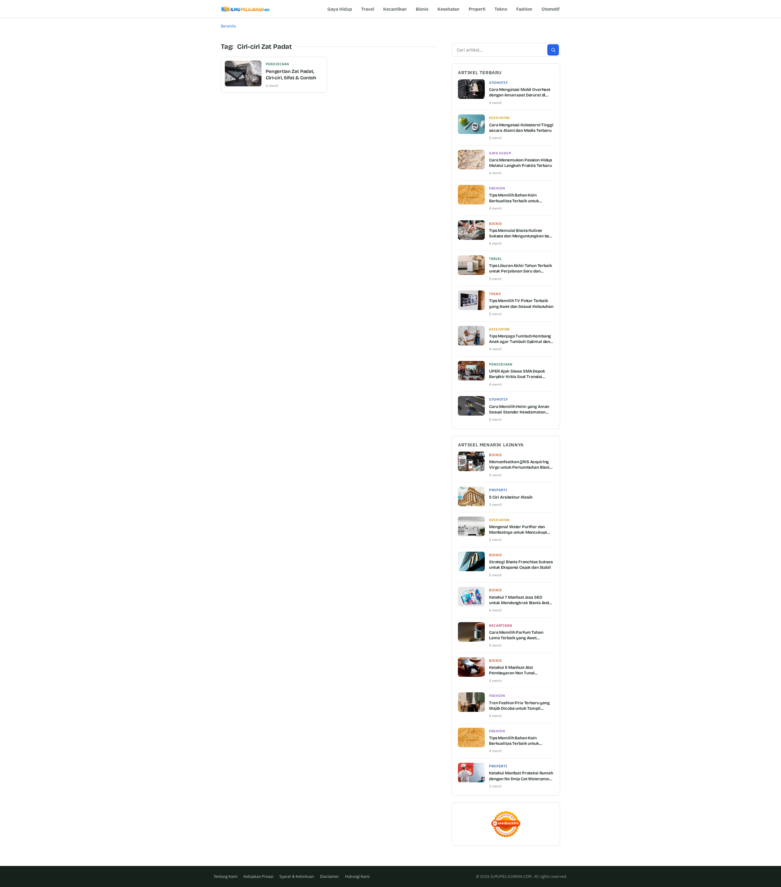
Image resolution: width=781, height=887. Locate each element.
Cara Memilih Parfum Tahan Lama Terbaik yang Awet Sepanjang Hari (516, 635)
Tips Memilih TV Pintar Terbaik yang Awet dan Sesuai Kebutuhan (521, 303)
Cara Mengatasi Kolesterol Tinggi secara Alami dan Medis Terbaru (521, 127)
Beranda (228, 26)
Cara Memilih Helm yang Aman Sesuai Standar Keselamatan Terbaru (519, 409)
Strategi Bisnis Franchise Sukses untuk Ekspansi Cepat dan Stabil (521, 564)
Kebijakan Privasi (258, 876)
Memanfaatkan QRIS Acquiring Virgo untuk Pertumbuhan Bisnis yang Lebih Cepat (520, 464)
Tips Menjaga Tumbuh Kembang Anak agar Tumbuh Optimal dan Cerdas (520, 339)
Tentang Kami (225, 876)
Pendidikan (277, 64)
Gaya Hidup (339, 9)
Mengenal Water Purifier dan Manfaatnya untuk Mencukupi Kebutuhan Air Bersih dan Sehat (519, 529)
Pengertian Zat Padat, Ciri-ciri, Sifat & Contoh (291, 75)
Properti (477, 9)
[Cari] (553, 50)
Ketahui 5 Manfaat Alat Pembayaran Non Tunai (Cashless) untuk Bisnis (511, 670)
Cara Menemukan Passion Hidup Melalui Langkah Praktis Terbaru (520, 162)
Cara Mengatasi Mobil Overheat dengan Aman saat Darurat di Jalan (519, 92)
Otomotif (551, 9)
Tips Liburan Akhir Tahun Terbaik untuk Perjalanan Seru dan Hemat (520, 268)
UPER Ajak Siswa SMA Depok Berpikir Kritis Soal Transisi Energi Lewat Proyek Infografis (519, 374)
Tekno (501, 9)
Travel (367, 9)
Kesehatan (448, 9)
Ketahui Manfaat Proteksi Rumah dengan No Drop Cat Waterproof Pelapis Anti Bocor (521, 775)
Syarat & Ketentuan (296, 876)
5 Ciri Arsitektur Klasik (511, 497)
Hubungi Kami (357, 876)
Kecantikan (395, 9)
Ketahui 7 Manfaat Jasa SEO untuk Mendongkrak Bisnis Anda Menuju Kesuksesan (520, 600)
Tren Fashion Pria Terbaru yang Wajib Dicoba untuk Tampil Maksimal (519, 705)
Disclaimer (329, 876)
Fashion (524, 9)
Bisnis (422, 9)
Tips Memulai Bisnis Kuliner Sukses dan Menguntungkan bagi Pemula (521, 233)
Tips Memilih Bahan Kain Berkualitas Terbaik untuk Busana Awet (514, 198)
